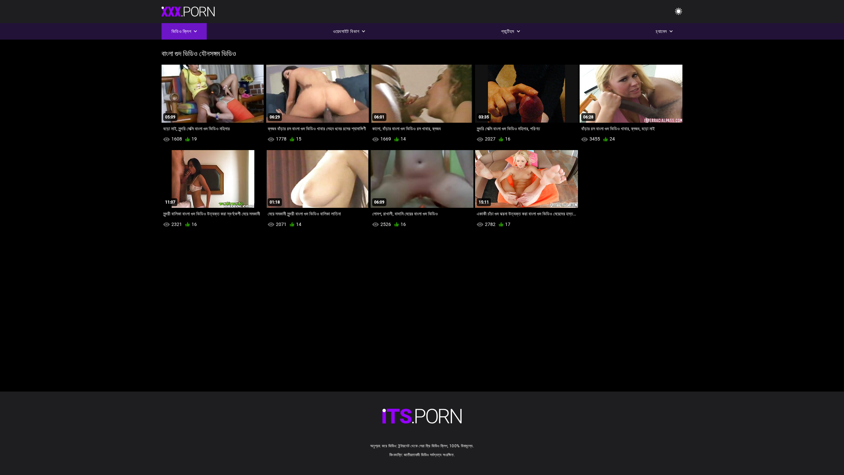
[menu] (678, 12)
